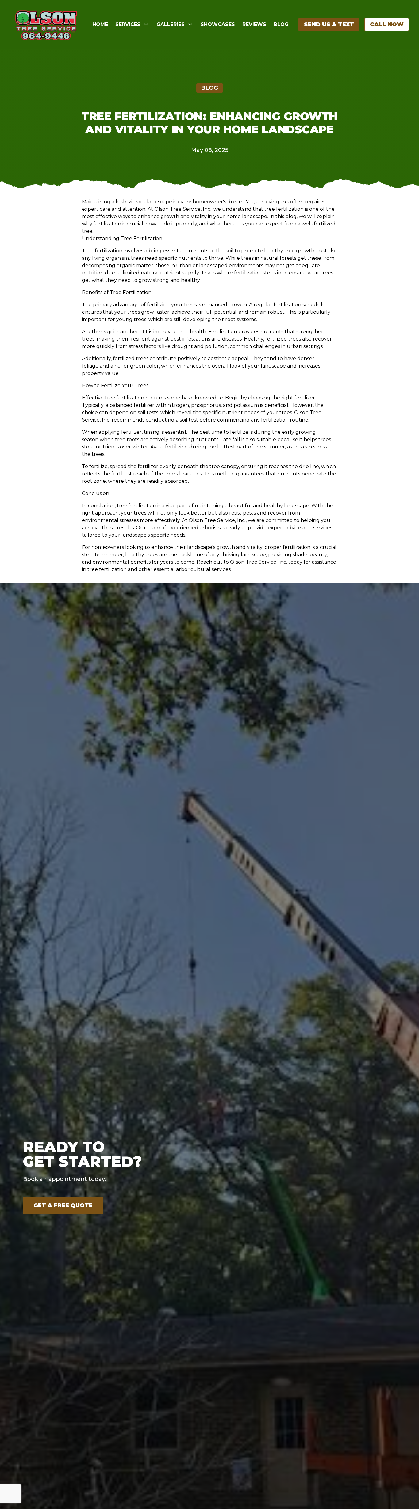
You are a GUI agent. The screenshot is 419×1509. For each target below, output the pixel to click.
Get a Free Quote (63, 1205)
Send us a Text (329, 24)
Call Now (387, 24)
